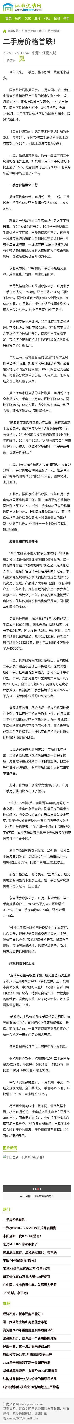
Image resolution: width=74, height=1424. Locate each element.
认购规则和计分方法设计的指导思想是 (30, 1379)
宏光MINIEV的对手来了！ (21, 1244)
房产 (42, 31)
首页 (8, 18)
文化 (28, 18)
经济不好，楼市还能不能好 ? (23, 1314)
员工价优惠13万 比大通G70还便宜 (26, 1276)
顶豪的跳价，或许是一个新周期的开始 (30, 1338)
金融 (57, 18)
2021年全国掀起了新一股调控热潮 (26, 1362)
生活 (37, 18)
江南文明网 (29, 31)
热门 (6, 1209)
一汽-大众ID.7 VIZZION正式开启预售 (29, 1228)
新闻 (18, 18)
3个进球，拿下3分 (15, 1293)
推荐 (6, 1304)
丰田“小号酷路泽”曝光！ (20, 1260)
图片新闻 (10, 1148)
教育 (66, 18)
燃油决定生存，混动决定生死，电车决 (30, 1252)
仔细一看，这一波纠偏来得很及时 (26, 1346)
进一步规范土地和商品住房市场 (25, 1322)
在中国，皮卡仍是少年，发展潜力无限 (30, 1285)
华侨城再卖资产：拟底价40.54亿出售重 (30, 1371)
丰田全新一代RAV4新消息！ (37, 1196)
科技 (47, 18)
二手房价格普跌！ (15, 1220)
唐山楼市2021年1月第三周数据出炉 (27, 1354)
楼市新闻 (53, 31)
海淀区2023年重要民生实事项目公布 (28, 1330)
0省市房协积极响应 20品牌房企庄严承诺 (31, 1387)
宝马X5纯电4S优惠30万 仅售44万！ (27, 1268)
